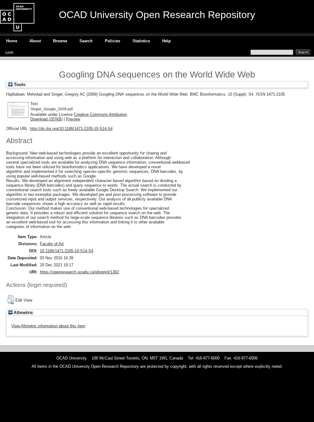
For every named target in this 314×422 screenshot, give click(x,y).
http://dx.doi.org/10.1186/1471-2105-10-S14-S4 (71, 128)
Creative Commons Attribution (100, 114)
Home (11, 41)
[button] (10, 299)
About (35, 41)
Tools (19, 84)
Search (86, 41)
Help (166, 41)
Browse (60, 41)
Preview (73, 119)
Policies (112, 41)
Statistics (141, 41)
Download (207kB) (46, 119)
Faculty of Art (52, 243)
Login (9, 52)
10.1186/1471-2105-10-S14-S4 (66, 251)
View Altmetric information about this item (48, 326)
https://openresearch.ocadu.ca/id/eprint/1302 (79, 272)
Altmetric (23, 312)
